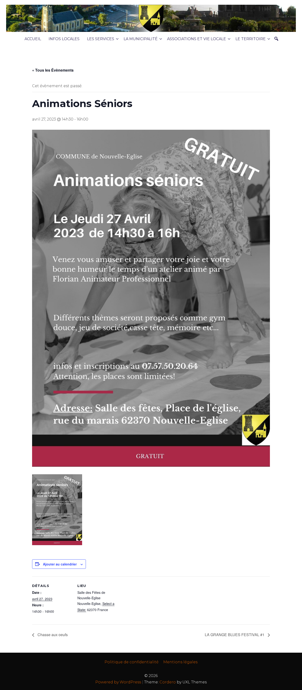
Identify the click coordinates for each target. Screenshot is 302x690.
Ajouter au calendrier (60, 564)
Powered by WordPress (118, 682)
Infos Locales (64, 39)
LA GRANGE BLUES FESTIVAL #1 (235, 634)
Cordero (167, 682)
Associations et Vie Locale (196, 39)
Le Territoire (250, 39)
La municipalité (141, 39)
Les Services (100, 39)
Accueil (33, 39)
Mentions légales (180, 662)
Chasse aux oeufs (52, 634)
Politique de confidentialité (132, 662)
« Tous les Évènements (53, 70)
